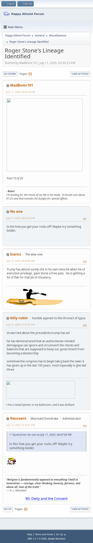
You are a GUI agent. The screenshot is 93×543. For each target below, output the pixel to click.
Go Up (7, 509)
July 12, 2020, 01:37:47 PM (20, 324)
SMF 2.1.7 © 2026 (36, 538)
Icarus (15, 254)
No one (16, 211)
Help (29, 534)
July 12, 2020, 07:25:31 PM (20, 425)
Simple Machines (57, 538)
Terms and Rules (44, 534)
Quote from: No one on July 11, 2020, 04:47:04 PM (42, 435)
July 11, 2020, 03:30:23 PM (20, 91)
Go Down (10, 73)
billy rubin (19, 318)
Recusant (18, 418)
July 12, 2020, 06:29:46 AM (20, 260)
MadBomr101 (21, 85)
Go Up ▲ (61, 534)
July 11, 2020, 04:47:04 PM (20, 218)
